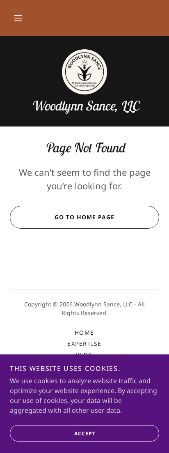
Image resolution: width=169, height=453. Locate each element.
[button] (18, 18)
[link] (84, 71)
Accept (84, 433)
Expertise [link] (84, 343)
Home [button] (84, 332)
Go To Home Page (84, 217)
